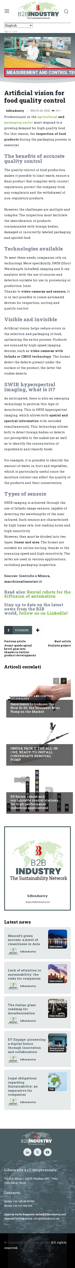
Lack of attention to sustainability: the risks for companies (24, 974)
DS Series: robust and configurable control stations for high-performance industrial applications (34, 802)
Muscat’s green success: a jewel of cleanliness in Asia (24, 940)
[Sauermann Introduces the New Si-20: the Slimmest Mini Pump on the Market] (37, 694)
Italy (14, 788)
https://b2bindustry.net (37, 901)
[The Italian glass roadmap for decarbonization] (57, 1008)
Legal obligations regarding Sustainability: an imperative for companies (23, 1086)
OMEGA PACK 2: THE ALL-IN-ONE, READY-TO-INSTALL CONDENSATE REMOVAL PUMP (34, 754)
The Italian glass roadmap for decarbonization (22, 1009)
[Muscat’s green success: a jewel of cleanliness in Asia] (57, 939)
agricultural (47, 117)
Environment (56, 947)
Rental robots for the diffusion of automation (37, 594)
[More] (37, 630)
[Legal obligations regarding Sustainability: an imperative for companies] (57, 1081)
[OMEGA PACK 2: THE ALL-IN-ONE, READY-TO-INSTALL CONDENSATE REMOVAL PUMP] (37, 743)
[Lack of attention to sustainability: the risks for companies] (57, 973)
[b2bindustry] (38, 861)
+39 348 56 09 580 (24, 1201)
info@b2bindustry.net (46, 1218)
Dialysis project (59, 645)
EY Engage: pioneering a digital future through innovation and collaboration (27, 1045)
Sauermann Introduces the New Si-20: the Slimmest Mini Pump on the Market (35, 708)
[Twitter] (37, 1152)
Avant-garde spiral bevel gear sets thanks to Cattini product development (20, 650)
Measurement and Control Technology (32, 697)
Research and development (56, 1049)
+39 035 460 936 (22, 1205)
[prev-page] (56, 681)
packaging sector (18, 122)
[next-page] (64, 681)
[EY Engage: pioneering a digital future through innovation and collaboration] (57, 1042)
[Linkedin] (27, 1152)
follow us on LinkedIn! (43, 613)
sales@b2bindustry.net (51, 1214)
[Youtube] (47, 1152)
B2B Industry (20, 740)
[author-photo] (14, 951)
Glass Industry (57, 1016)
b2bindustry (15, 110)
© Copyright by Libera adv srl (27, 1242)
